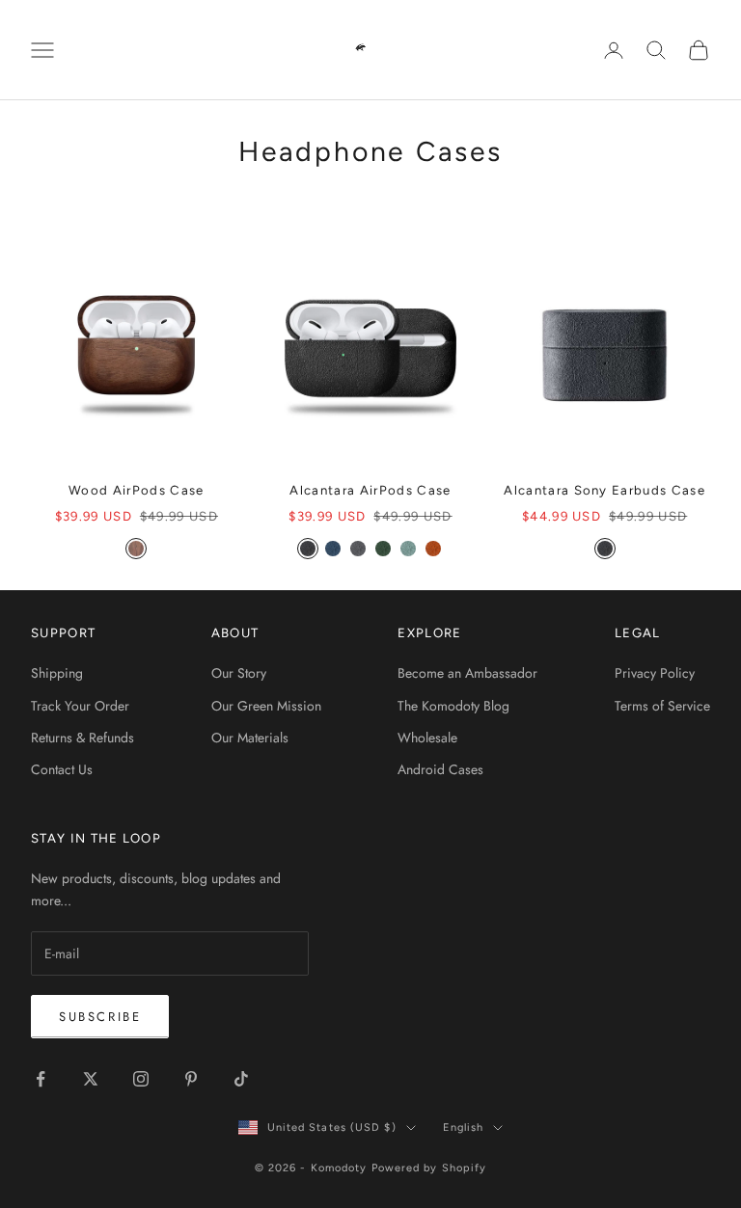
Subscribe (100, 1016)
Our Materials (249, 737)
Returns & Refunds (82, 737)
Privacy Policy (655, 673)
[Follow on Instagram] (141, 1078)
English (463, 1127)
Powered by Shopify (429, 1168)
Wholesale (427, 737)
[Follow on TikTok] (241, 1078)
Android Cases (440, 769)
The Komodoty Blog (453, 705)
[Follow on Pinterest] (191, 1078)
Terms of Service (662, 705)
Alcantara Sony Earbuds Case (604, 489)
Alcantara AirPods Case (370, 489)
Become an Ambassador (467, 673)
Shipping (57, 673)
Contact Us (62, 769)
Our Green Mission (266, 705)
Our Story (238, 673)
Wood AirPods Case (136, 489)
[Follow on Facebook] (40, 1078)
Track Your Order (80, 705)
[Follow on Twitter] (90, 1078)
